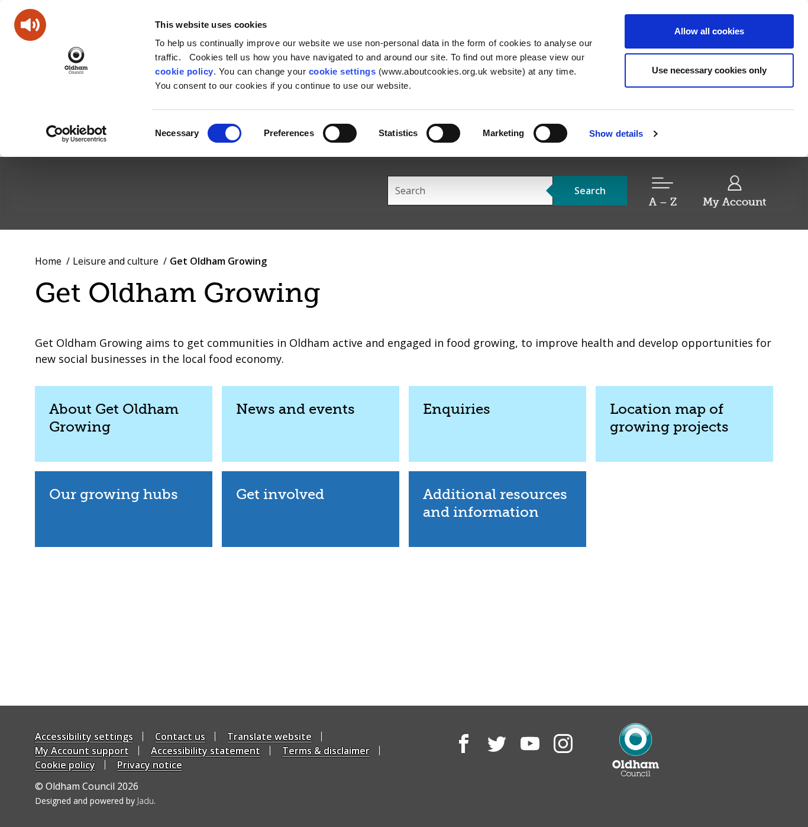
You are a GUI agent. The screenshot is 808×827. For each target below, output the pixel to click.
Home (48, 261)
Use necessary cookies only (709, 70)
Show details (616, 133)
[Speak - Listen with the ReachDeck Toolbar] (30, 25)
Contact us (180, 736)
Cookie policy (65, 764)
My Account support (82, 750)
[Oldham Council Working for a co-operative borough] (141, 192)
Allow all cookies (709, 31)
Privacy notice (149, 764)
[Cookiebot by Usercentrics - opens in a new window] (76, 134)
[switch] (340, 133)
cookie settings (342, 71)
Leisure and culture (116, 261)
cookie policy (184, 71)
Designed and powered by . (95, 800)
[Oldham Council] (635, 750)
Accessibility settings (84, 736)
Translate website (269, 736)
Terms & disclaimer (326, 750)
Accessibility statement (205, 750)
